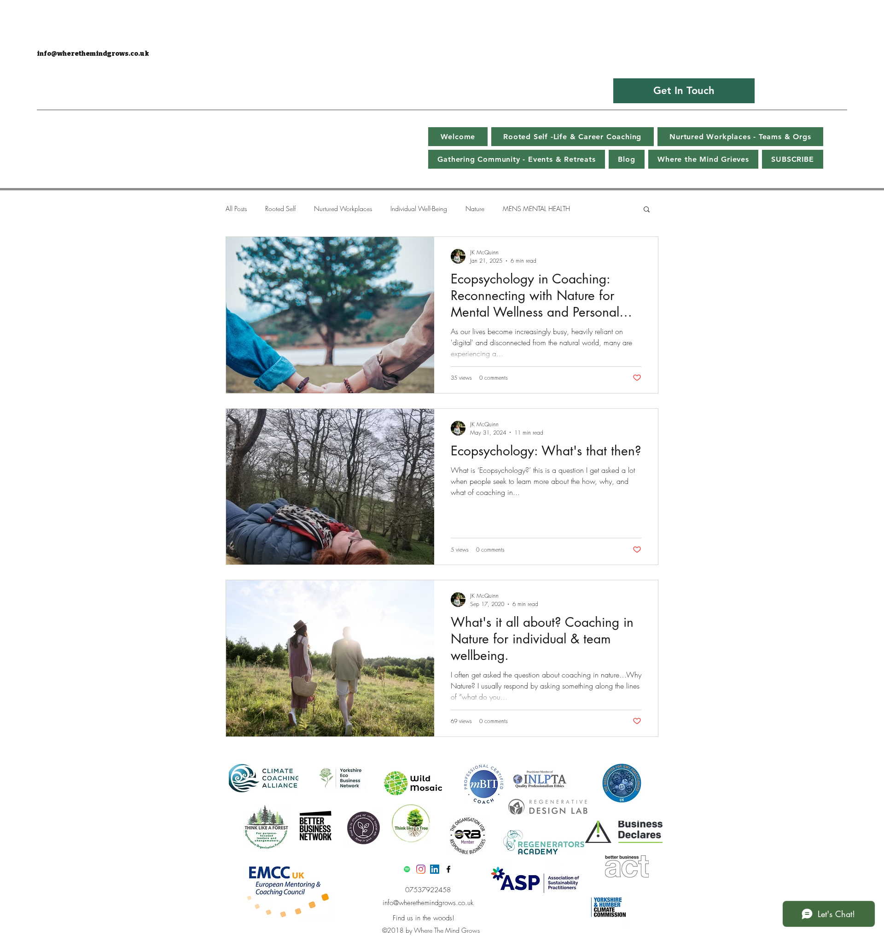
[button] (646, 210)
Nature (474, 208)
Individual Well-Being (418, 208)
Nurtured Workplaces (343, 208)
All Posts (236, 208)
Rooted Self (280, 208)
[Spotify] (407, 869)
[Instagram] (420, 869)
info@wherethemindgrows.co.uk (93, 54)
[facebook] (448, 869)
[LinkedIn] (434, 869)
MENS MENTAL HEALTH (536, 208)
